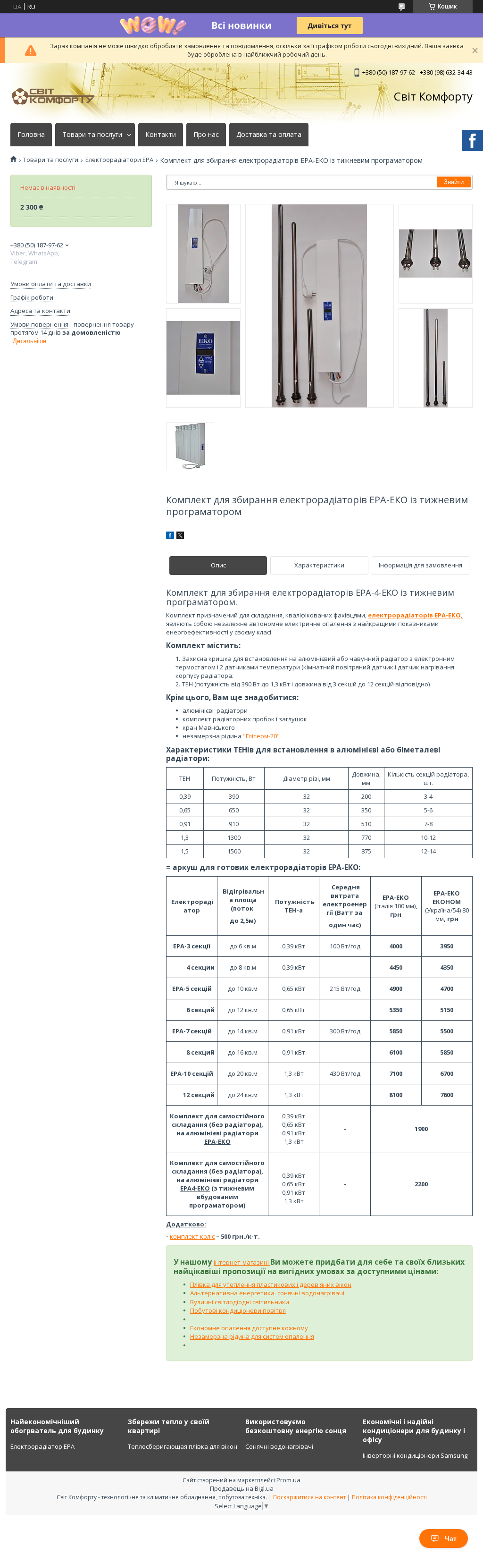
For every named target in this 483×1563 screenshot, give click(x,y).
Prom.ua (288, 1480)
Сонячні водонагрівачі (279, 1446)
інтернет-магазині (242, 1262)
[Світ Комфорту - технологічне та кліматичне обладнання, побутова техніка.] (57, 96)
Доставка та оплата (268, 134)
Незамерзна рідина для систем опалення (252, 1336)
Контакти (160, 134)
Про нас (206, 134)
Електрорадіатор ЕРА (42, 1446)
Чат (451, 1538)
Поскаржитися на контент (309, 1497)
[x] (180, 536)
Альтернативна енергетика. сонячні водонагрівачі (267, 1293)
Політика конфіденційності (389, 1497)
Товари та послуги (92, 134)
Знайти (454, 182)
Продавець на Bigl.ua (242, 1488)
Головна (31, 134)
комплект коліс (192, 1236)
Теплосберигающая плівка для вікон (182, 1446)
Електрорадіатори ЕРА (119, 160)
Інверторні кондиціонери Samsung (415, 1455)
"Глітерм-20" (261, 736)
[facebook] (170, 536)
